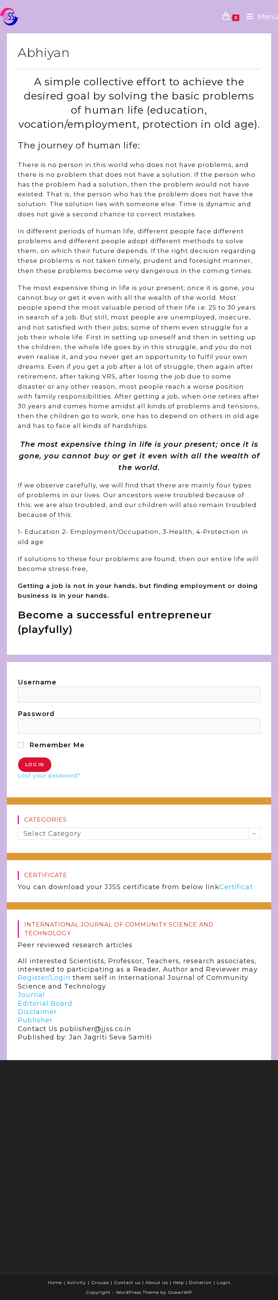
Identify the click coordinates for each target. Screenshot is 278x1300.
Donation (200, 1282)
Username (37, 682)
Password (36, 714)
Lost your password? (49, 775)
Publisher (35, 1020)
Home (55, 1282)
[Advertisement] (198, 1112)
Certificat (236, 887)
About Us (157, 1282)
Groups (100, 1282)
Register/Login (44, 978)
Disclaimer (37, 1012)
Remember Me (56, 745)
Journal (31, 995)
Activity (76, 1282)
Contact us (127, 1282)
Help (178, 1282)
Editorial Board (45, 1003)
